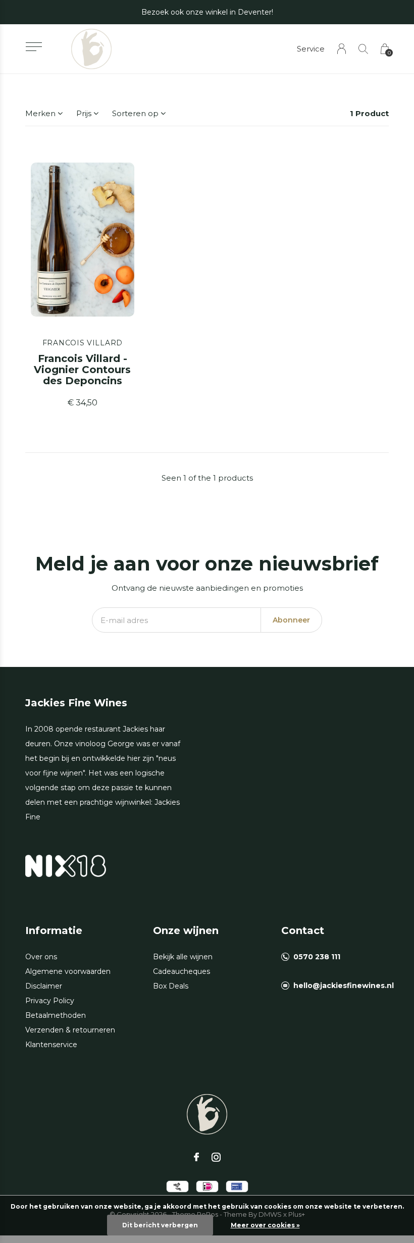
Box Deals (170, 986)
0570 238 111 (316, 956)
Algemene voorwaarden (68, 971)
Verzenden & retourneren (70, 1029)
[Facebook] (196, 1157)
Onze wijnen (186, 930)
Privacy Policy (49, 1000)
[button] (33, 46)
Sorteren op (135, 113)
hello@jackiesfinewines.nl (343, 985)
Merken (40, 113)
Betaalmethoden (55, 1015)
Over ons (41, 956)
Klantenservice (51, 1044)
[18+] (65, 865)
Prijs (83, 113)
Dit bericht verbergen (160, 1225)
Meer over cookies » (265, 1225)
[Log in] (341, 49)
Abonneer (291, 620)
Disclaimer (43, 986)
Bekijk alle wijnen (183, 956)
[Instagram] (216, 1157)
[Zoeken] (363, 49)
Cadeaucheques (181, 971)
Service (311, 49)
